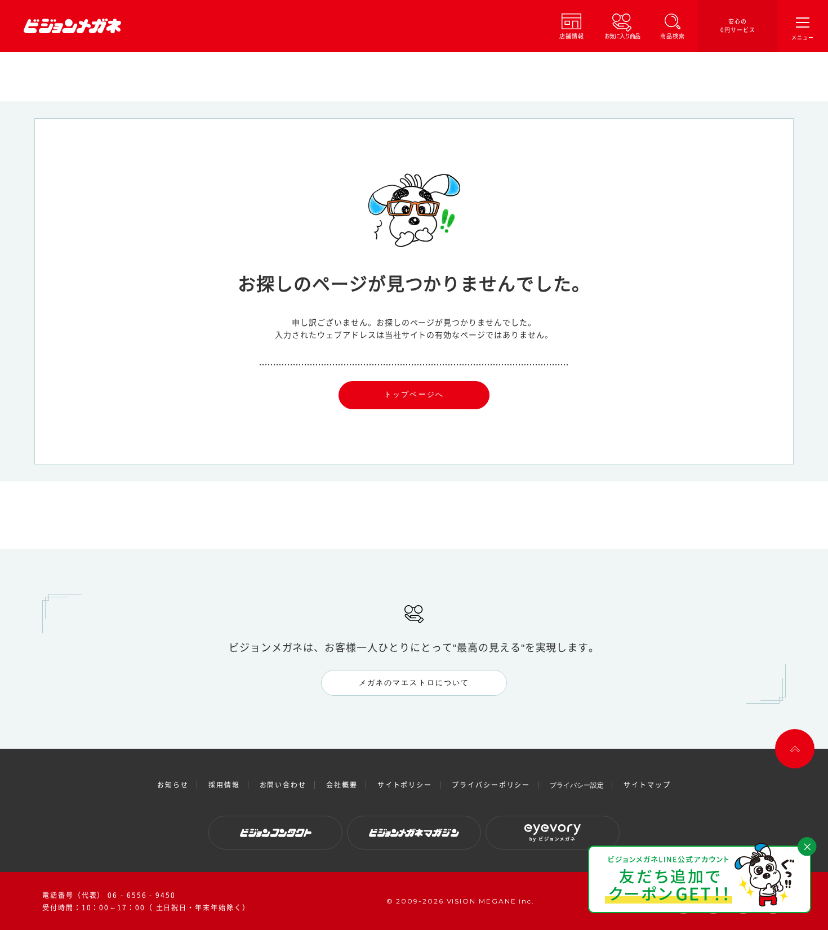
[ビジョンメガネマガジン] (414, 832)
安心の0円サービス (737, 26)
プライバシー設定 (577, 785)
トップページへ (414, 394)
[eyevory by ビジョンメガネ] (553, 832)
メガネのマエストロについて (414, 682)
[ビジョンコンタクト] (275, 832)
